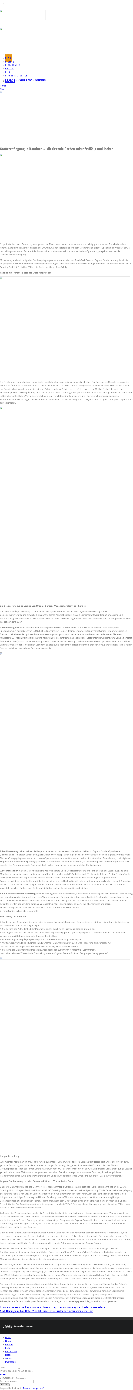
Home (8, 1337)
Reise (7, 1347)
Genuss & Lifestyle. (16, 75)
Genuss (8, 1358)
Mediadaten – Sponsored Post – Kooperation (25, 80)
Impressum (10, 81)
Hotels (8, 1354)
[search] (19, 1368)
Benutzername (7, 1377)
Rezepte (9, 1344)
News (8, 1341)
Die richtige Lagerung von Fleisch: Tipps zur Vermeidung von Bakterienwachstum (52, 1307)
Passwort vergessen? (33, 1388)
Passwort (4, 1381)
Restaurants (11, 1351)
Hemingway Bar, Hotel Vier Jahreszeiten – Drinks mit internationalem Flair (46, 1311)
